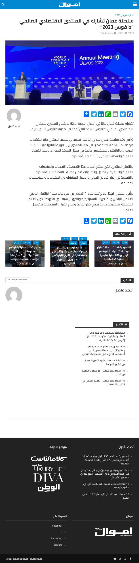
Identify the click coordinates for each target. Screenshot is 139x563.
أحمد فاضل (14, 126)
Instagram (56, 538)
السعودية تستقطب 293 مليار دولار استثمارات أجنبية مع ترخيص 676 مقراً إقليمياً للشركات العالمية (114, 253)
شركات (73, 243)
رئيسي (105, 242)
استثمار (116, 242)
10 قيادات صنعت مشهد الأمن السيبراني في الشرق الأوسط (104, 362)
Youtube (58, 544)
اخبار (132, 15)
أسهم (83, 238)
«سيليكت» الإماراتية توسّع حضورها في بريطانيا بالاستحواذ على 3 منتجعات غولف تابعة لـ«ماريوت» (25, 253)
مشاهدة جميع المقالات (17, 279)
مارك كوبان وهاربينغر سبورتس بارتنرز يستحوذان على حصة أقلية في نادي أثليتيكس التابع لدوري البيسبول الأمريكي (69, 255)
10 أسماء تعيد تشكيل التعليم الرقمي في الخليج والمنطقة (103, 382)
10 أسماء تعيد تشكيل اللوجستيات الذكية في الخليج (103, 372)
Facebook (57, 525)
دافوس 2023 (122, 15)
